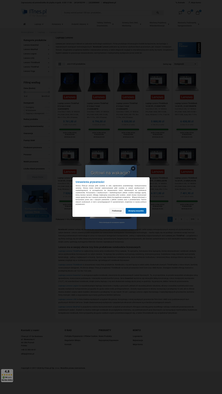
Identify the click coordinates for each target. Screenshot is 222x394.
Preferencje (117, 211)
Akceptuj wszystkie (136, 211)
